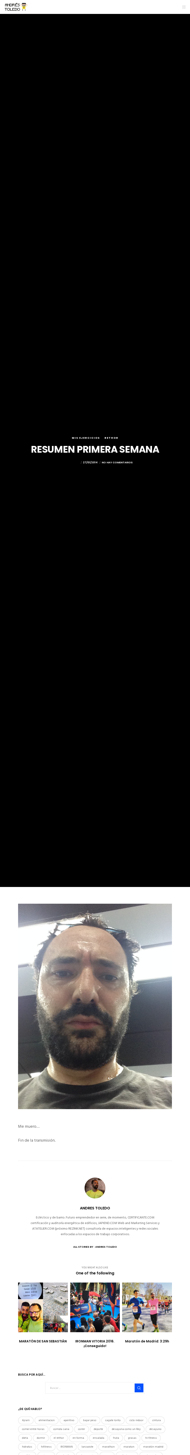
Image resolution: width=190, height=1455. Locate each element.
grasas (132, 1438)
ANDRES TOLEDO (68, 462)
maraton (129, 1447)
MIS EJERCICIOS (86, 438)
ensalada (98, 1438)
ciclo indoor (136, 1420)
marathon (108, 1447)
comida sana (61, 1429)
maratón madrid (153, 1447)
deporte (98, 1429)
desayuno (155, 1429)
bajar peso (89, 1420)
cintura (156, 1420)
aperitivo (68, 1420)
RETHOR (111, 438)
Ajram (26, 1420)
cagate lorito (113, 1420)
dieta (25, 1438)
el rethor (59, 1438)
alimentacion (46, 1420)
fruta (116, 1438)
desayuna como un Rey (126, 1429)
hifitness (46, 1447)
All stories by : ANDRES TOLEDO (95, 1247)
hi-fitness (151, 1438)
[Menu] (182, 7)
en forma (78, 1438)
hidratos (27, 1447)
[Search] (139, 1388)
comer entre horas (33, 1429)
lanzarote (87, 1447)
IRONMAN (66, 1447)
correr (81, 1429)
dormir (41, 1438)
